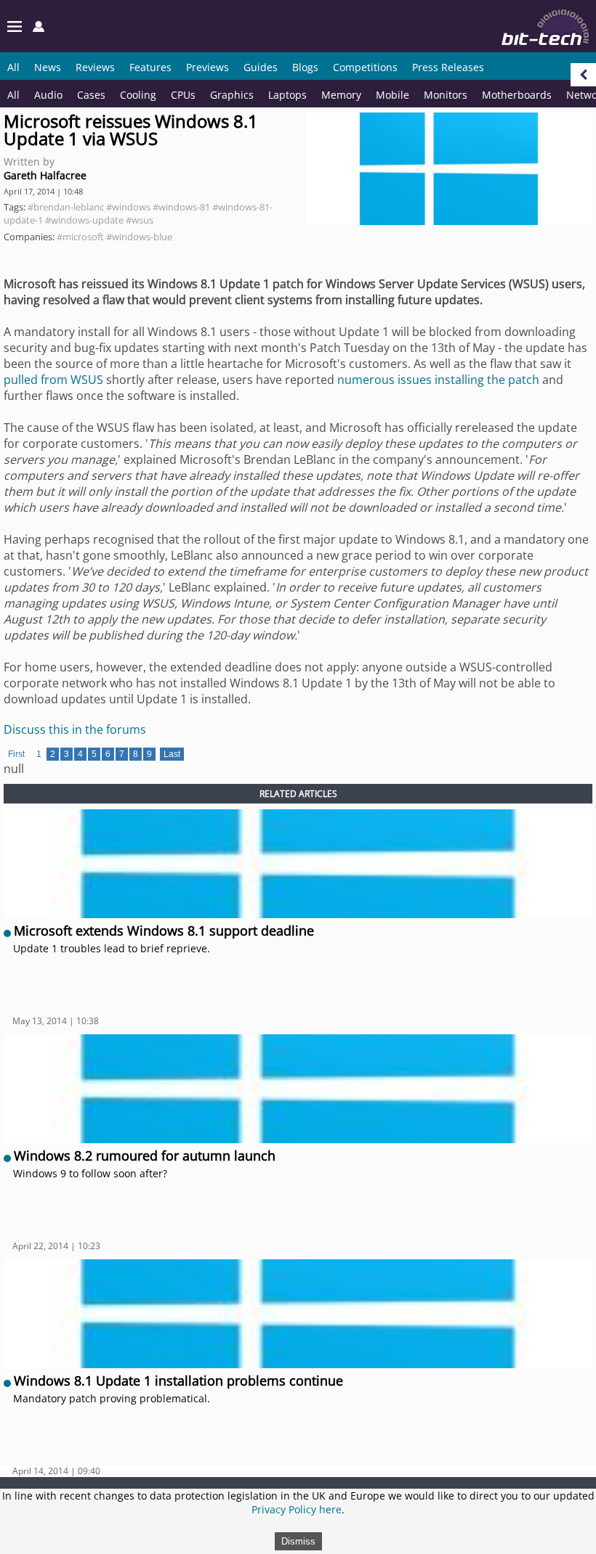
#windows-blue (139, 236)
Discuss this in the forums (75, 729)
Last (172, 754)
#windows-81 (181, 206)
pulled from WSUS (53, 380)
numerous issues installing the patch (438, 380)
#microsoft (80, 236)
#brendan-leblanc (66, 206)
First (16, 754)
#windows (128, 206)
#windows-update (84, 219)
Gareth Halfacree (45, 175)
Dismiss (298, 1541)
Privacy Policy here (296, 1509)
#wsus (139, 219)
